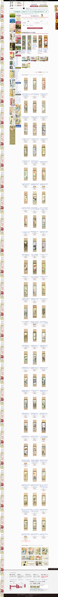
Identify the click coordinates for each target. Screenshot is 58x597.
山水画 (17, 72)
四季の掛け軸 (35, 9)
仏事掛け (17, 57)
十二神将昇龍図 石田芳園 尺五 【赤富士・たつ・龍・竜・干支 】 (26, 486)
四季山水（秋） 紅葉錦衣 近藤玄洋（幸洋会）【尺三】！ (35, 414)
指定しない (31, 25)
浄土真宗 (17, 84)
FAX (40, 6)
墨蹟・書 (17, 78)
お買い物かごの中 (34, 6)
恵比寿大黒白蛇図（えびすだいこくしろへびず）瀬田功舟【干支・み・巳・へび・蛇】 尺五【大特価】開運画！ (43, 486)
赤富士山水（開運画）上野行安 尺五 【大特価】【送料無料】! (45, 50)
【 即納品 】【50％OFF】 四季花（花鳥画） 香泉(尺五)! (34, 322)
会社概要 (42, 0)
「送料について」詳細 (37, 579)
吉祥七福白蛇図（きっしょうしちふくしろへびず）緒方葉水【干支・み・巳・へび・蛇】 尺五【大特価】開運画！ (34, 511)
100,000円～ (17, 103)
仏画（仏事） (17, 69)
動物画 (17, 76)
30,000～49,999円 (18, 100)
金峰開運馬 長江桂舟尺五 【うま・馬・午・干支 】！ (34, 535)
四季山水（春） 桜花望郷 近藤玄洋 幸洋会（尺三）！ (26, 437)
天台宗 (17, 90)
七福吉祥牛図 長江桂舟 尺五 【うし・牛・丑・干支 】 (43, 535)
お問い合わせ (46, 0)
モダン (17, 79)
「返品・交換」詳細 (44, 579)
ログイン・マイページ (36, 2)
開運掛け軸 (31, 9)
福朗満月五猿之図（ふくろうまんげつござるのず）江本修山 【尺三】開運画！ (35, 162)
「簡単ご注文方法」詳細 (13, 579)
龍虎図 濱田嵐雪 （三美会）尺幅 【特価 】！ (29, 51)
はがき (43, 6)
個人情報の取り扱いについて (24, 594)
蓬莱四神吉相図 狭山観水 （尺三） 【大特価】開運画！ (34, 95)
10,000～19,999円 (18, 97)
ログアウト (40, 2)
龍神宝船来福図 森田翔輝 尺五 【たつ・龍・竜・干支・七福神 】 (34, 486)
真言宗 (17, 87)
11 (41, 545)
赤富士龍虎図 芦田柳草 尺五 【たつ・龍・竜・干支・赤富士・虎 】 (43, 461)
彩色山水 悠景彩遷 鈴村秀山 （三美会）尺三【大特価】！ (43, 391)
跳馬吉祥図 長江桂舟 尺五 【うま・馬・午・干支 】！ (43, 510)
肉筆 (27, 25)
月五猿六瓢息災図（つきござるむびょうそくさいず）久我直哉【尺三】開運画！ (26, 95)
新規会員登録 (44, 2)
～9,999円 (17, 96)
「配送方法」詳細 (20, 579)
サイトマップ (39, 594)
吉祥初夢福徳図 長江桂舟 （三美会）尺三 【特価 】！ (26, 208)
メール (46, 6)
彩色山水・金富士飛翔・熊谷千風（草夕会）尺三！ (26, 368)
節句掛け (17, 64)
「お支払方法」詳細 (28, 579)
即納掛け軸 (27, 9)
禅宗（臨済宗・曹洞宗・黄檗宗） (18, 92)
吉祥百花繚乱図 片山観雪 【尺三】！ (26, 232)
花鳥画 (17, 75)
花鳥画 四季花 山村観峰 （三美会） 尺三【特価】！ (43, 232)
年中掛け (17, 60)
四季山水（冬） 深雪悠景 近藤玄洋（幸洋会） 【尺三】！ (26, 414)
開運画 (26, 68)
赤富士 (44, 9)
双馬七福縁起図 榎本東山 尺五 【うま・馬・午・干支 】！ (26, 535)
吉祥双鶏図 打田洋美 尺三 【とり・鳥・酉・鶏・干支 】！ (35, 437)
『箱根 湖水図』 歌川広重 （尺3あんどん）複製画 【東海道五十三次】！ (34, 46)
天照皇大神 (39, 9)
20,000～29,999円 (18, 99)
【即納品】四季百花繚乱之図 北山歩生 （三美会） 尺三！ (43, 185)
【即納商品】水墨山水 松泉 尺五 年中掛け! (43, 437)
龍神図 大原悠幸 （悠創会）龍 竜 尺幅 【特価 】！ (23, 51)
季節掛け (17, 61)
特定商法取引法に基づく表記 (32, 594)
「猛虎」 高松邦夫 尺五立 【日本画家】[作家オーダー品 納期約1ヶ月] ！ (40, 51)
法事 (42, 9)
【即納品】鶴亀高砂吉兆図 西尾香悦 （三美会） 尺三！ (35, 185)
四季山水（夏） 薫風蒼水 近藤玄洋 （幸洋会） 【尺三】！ (43, 414)
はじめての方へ (37, 0)
